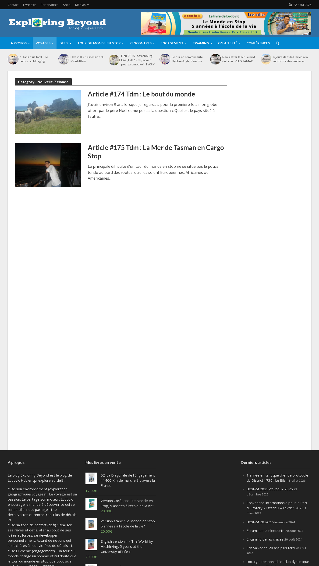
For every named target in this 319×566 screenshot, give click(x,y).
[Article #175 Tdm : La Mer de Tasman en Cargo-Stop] (48, 164)
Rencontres (141, 43)
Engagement (172, 43)
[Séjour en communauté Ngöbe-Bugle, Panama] (164, 59)
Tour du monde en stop (99, 43)
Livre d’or (29, 5)
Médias (80, 5)
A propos (19, 43)
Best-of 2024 (257, 522)
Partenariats (49, 5)
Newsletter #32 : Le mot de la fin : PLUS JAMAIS (238, 59)
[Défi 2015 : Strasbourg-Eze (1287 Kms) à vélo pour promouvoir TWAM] (114, 60)
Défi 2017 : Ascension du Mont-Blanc (87, 59)
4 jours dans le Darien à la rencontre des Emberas (290, 59)
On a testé (227, 43)
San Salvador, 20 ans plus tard (271, 547)
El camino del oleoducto (265, 530)
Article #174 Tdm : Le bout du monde (141, 94)
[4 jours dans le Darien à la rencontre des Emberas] (265, 59)
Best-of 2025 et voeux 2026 (270, 489)
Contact (13, 5)
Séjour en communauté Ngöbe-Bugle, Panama (187, 59)
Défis (64, 43)
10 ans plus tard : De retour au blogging (34, 59)
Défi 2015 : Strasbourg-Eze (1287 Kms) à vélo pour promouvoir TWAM (138, 60)
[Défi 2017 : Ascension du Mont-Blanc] (63, 59)
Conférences (258, 43)
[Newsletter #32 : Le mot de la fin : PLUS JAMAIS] (215, 59)
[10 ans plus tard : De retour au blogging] (13, 59)
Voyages (43, 43)
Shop (67, 5)
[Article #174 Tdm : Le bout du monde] (48, 111)
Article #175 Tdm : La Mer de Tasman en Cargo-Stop (157, 151)
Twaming (201, 43)
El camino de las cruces (265, 539)
